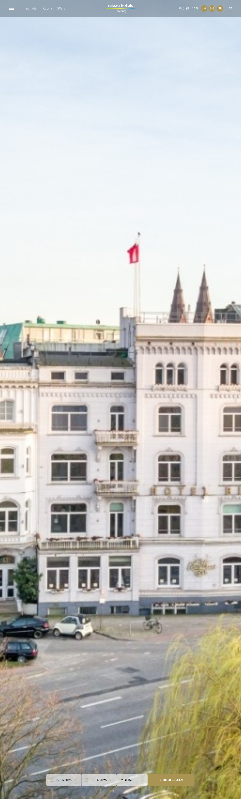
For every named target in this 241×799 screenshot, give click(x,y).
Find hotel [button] (30, 8)
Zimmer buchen (171, 779)
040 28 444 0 (188, 8)
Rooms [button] (48, 8)
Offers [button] (61, 8)
